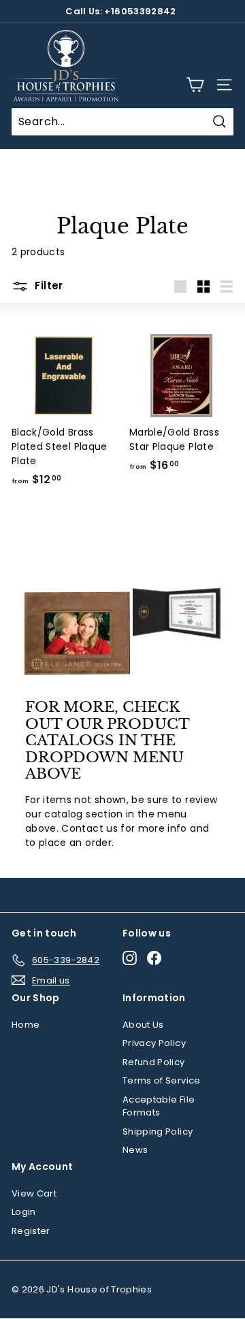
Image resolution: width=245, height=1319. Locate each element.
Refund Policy (153, 1062)
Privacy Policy (154, 1043)
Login (24, 1211)
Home (25, 1024)
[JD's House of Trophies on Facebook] (154, 958)
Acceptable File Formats (158, 1106)
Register (31, 1230)
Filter (47, 285)
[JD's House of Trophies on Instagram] (129, 958)
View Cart (34, 1193)
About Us (143, 1024)
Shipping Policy (157, 1131)
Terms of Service (161, 1080)
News (135, 1149)
